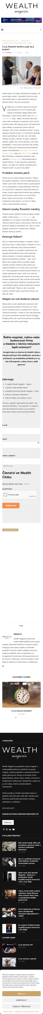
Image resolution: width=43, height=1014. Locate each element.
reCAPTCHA (7, 489)
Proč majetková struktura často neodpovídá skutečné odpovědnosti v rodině (29, 912)
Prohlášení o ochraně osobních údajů (26, 1011)
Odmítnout (21, 1000)
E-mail (5, 425)
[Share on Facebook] (19, 626)
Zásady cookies (8, 1011)
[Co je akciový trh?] (9, 948)
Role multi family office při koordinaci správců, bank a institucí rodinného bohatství (29, 846)
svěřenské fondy (15, 159)
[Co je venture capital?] (9, 962)
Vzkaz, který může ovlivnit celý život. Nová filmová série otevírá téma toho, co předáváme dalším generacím (29, 895)
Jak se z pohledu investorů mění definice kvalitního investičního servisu (29, 861)
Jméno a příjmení (8, 456)
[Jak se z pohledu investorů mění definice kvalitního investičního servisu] (9, 862)
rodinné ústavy (26, 153)
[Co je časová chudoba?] (21, 694)
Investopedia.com (25, 217)
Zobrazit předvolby (21, 1006)
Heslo (4, 439)
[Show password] (38, 443)
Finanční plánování (10, 530)
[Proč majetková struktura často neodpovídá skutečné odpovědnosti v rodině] (9, 912)
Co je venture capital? (27, 959)
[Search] (41, 29)
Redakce (9, 53)
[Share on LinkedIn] (22, 626)
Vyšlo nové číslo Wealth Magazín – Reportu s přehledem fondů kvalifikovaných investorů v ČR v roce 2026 (29, 877)
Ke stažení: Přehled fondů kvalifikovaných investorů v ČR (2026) (29, 927)
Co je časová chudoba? (21, 711)
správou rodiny (7, 153)
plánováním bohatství (27, 150)
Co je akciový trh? (25, 945)
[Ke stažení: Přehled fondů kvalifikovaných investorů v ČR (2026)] (9, 928)
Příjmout (21, 994)
